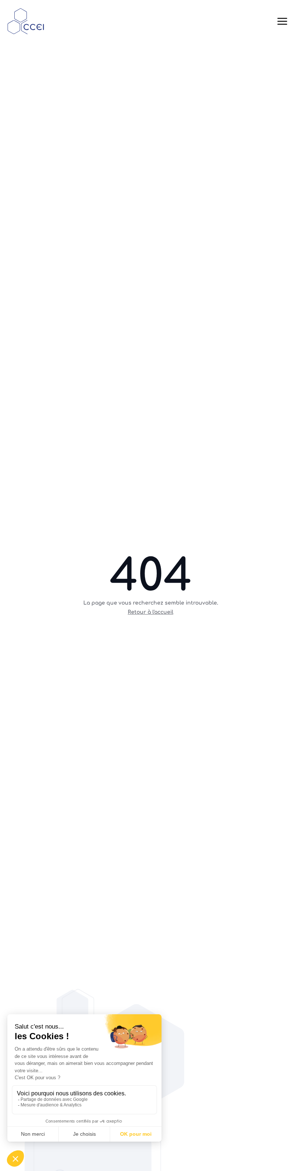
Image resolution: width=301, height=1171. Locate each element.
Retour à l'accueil (150, 612)
